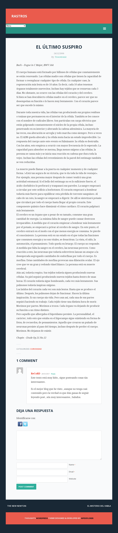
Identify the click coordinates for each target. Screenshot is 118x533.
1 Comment (27, 360)
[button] (20, 425)
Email (72, 471)
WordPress (42, 518)
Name (72, 464)
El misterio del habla (99, 506)
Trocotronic (61, 57)
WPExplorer (87, 518)
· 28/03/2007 (45, 374)
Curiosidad (36, 349)
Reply (53, 374)
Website (72, 478)
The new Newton (16, 506)
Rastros (19, 16)
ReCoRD (35, 373)
